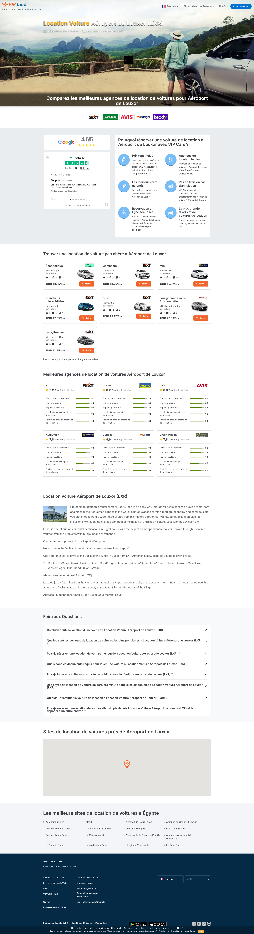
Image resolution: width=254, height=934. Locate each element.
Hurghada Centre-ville (137, 845)
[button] (127, 764)
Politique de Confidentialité (55, 923)
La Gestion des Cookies (54, 907)
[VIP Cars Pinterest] (204, 924)
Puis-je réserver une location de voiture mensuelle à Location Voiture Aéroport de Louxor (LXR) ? (113, 653)
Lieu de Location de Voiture (56, 883)
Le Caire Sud (173, 845)
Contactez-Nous (85, 883)
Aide (221, 6)
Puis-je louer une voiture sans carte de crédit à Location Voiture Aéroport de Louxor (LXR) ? (110, 674)
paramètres (189, 931)
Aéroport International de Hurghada (179, 837)
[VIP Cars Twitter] (199, 924)
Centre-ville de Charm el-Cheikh (143, 835)
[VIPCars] (45, 31)
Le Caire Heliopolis (136, 828)
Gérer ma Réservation (203, 6)
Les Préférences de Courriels (91, 902)
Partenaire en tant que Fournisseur (87, 895)
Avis (45, 888)
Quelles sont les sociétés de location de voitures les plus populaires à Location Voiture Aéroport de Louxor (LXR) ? (124, 642)
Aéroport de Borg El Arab (139, 822)
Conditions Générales (82, 923)
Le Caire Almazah (95, 835)
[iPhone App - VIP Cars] (158, 924)
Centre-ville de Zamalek (98, 828)
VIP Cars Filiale (50, 894)
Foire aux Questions (86, 888)
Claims (46, 902)
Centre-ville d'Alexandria (58, 828)
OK (201, 931)
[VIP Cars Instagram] (209, 924)
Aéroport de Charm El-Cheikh (181, 822)
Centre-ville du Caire (56, 835)
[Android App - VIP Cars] (138, 924)
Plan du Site (101, 923)
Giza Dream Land (175, 828)
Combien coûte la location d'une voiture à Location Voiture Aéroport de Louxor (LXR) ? (106, 630)
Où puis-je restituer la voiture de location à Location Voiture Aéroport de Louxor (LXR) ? (107, 698)
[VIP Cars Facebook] (194, 924)
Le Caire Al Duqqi (55, 845)
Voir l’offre (86, 284)
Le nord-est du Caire (96, 845)
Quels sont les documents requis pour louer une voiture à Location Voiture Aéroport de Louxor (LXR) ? (117, 664)
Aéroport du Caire (55, 822)
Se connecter (242, 6)
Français (171, 6)
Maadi (89, 822)
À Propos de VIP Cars (54, 877)
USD (184, 6)
